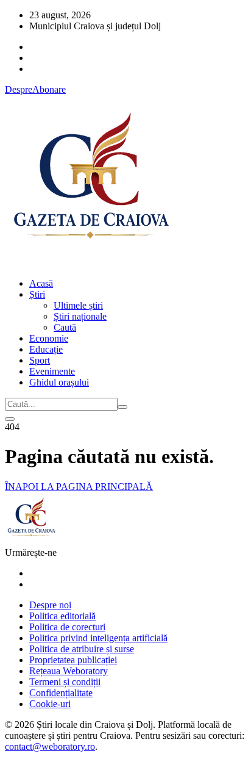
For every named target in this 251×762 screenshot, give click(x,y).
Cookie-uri (50, 704)
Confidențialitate (61, 693)
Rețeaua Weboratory (68, 671)
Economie (48, 338)
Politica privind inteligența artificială (98, 638)
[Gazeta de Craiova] (90, 262)
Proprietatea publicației (73, 660)
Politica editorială (62, 616)
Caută (65, 327)
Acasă (41, 283)
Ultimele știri (78, 305)
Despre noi (50, 605)
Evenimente (52, 371)
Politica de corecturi (67, 627)
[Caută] (122, 407)
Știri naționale (80, 316)
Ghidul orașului (59, 382)
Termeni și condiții (65, 682)
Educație (46, 349)
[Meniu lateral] (10, 419)
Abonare (49, 89)
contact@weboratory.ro (50, 746)
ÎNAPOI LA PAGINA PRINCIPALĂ (79, 486)
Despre (18, 89)
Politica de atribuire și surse (81, 649)
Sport (39, 360)
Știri (37, 294)
